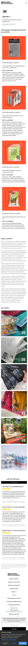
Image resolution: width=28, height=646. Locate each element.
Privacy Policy (5, 639)
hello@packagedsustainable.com (14, 611)
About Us (14, 591)
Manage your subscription (14, 601)
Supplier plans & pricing (14, 598)
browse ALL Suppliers (14, 585)
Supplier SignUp (14, 588)
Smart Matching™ (14, 578)
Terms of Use (12, 639)
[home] (7, 2)
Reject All (5, 643)
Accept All (22, 643)
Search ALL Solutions (14, 582)
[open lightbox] (14, 323)
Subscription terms (14, 604)
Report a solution (14, 614)
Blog (14, 595)
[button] (26, 2)
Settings (14, 643)
